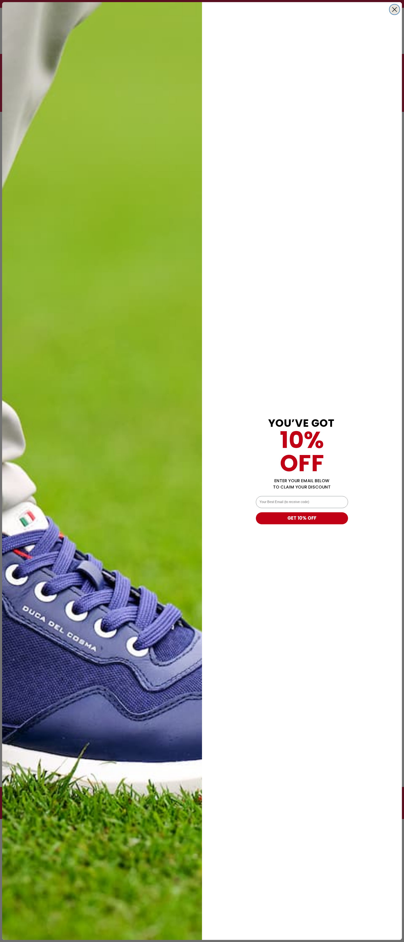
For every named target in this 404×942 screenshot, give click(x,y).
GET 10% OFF (301, 518)
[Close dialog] (394, 9)
